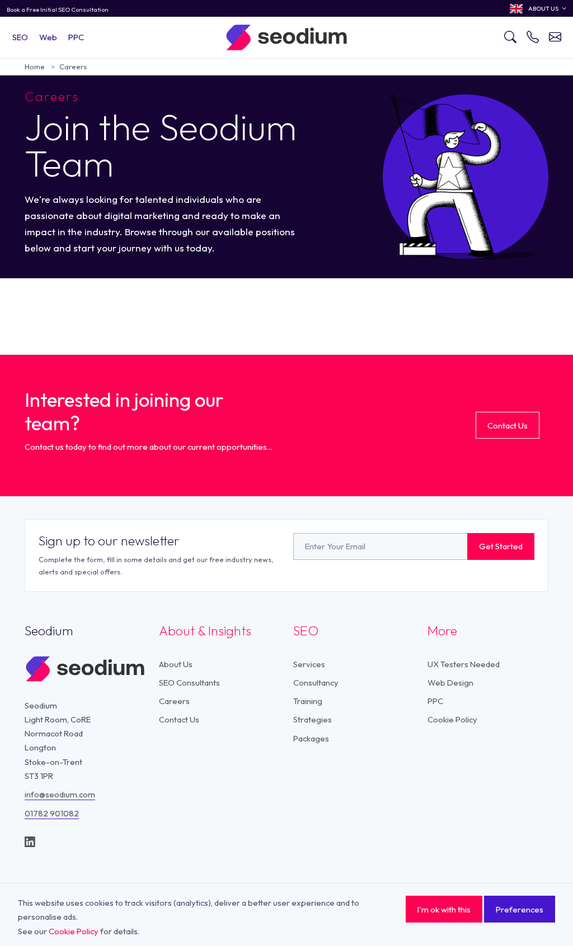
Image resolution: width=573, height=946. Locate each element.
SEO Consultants (189, 682)
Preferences (519, 909)
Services (309, 664)
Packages (311, 738)
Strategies (312, 719)
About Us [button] (543, 8)
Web (48, 37)
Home (35, 66)
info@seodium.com (60, 794)
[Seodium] (286, 36)
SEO (20, 37)
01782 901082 (52, 813)
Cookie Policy (452, 719)
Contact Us (507, 425)
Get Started (501, 546)
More (442, 630)
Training (307, 701)
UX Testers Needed (464, 664)
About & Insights (205, 630)
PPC (76, 37)
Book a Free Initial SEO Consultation (58, 9)
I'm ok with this (444, 909)
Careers (73, 66)
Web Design (450, 682)
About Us (175, 664)
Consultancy (316, 682)
